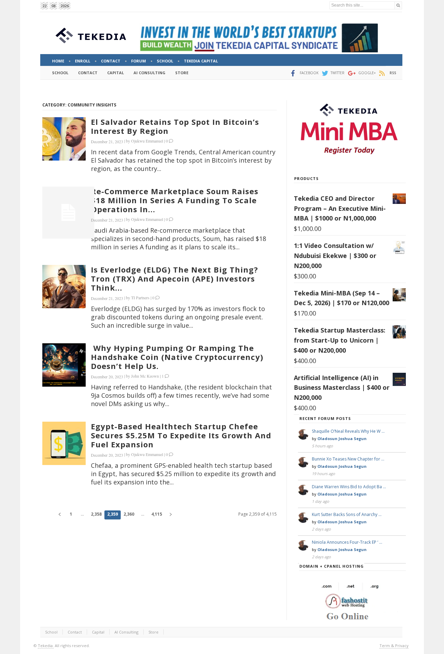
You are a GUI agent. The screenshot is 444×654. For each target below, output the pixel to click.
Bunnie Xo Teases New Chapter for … (348, 459)
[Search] (398, 5)
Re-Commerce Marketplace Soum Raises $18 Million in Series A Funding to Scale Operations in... (174, 200)
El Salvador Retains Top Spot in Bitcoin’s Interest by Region (175, 126)
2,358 (96, 514)
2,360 (128, 514)
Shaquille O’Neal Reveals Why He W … (348, 431)
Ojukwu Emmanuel (147, 141)
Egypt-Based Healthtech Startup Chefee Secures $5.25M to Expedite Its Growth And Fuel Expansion (181, 435)
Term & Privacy (394, 645)
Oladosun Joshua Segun (342, 438)
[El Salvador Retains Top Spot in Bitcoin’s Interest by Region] (64, 139)
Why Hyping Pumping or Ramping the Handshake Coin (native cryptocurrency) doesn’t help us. (177, 356)
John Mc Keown (145, 376)
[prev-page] (59, 514)
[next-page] (170, 514)
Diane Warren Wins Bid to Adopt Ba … (349, 487)
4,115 (156, 514)
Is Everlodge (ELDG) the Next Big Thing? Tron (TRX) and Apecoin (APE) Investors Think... (174, 278)
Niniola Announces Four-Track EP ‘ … (347, 542)
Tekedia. (46, 645)
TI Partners (140, 297)
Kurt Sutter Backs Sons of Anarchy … (347, 514)
